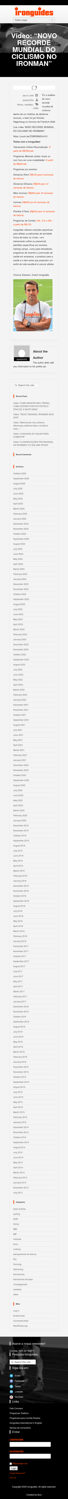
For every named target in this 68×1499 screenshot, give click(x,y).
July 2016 (17, 1031)
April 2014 (18, 1167)
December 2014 (21, 1127)
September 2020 (21, 780)
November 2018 (21, 890)
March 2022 (19, 689)
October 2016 (19, 1016)
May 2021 (18, 739)
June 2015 (18, 1096)
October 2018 (19, 895)
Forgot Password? (17, 1473)
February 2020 (20, 815)
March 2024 (19, 568)
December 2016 (21, 1006)
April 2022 (18, 684)
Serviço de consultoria (20, 1427)
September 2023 (21, 599)
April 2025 (18, 503)
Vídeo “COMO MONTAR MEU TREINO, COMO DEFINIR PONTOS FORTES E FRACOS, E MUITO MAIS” (31, 406)
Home (20, 104)
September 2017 (21, 961)
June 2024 (18, 553)
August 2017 (19, 966)
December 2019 (21, 825)
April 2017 (18, 986)
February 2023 (20, 634)
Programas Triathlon (19, 1413)
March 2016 (19, 1051)
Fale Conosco (16, 1408)
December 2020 (21, 765)
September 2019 (21, 840)
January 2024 (19, 578)
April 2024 (18, 563)
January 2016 (19, 1061)
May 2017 (18, 981)
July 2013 (17, 1192)
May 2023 (18, 619)
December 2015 (21, 1066)
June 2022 (18, 674)
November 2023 (21, 589)
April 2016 (18, 1046)
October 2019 (19, 835)
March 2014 (19, 1172)
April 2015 (18, 1107)
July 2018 (17, 910)
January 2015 (19, 1122)
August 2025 (19, 483)
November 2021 (21, 709)
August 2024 (19, 543)
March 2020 (19, 810)
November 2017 (21, 951)
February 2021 (20, 754)
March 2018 (19, 931)
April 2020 (18, 805)
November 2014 (21, 1132)
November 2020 (21, 770)
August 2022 (19, 664)
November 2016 (21, 1011)
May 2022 (18, 679)
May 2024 (18, 558)
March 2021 (19, 749)
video (36, 108)
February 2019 (20, 875)
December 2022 (21, 644)
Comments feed (20, 1320)
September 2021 (21, 719)
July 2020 (17, 790)
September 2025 (21, 478)
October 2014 (19, 1137)
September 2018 (21, 900)
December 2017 (21, 946)
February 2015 (20, 1117)
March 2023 (19, 629)
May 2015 (18, 1101)
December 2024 (21, 523)
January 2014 (19, 1182)
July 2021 (17, 729)
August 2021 (19, 724)
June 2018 (18, 915)
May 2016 (18, 1041)
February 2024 (20, 573)
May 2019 (18, 860)
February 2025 (20, 513)
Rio (15, 1259)
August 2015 (19, 1086)
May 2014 (18, 1162)
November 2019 (21, 830)
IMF (15, 1233)
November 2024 (21, 528)
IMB (15, 1228)
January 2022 (19, 699)
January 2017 (19, 1001)
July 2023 (17, 609)
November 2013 (21, 1187)
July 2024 (17, 548)
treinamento (19, 1274)
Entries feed (19, 1315)
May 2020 (18, 800)
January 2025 (19, 518)
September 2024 (21, 538)
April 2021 (18, 744)
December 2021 (21, 704)
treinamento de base (23, 1279)
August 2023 (19, 604)
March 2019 (19, 870)
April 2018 (18, 925)
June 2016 (18, 1036)
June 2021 (18, 734)
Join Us (13, 1477)
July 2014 (17, 1152)
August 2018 (19, 905)
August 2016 (19, 1026)
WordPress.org (20, 1325)
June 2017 (18, 976)
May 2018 (18, 920)
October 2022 (19, 654)
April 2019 (18, 865)
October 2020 (19, 775)
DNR (15, 1218)
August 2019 (19, 845)
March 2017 (19, 991)
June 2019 (18, 855)
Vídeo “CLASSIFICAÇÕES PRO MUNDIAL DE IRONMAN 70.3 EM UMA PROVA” (33, 443)
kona (15, 1244)
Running (17, 1264)
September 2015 (21, 1081)
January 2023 (19, 639)
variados (28, 104)
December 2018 (21, 885)
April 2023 (18, 624)
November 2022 (21, 649)
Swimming (18, 1269)
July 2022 (17, 669)
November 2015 (21, 1071)
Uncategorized (20, 1284)
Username (16, 1439)
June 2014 (18, 1157)
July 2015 (17, 1091)
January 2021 (19, 760)
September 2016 (21, 1021)
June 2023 (18, 614)
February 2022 (20, 694)
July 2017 (17, 971)
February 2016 (20, 1056)
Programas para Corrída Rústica (25, 1417)
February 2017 (20, 996)
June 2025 (18, 493)
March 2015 (19, 1112)
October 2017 (19, 956)
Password (17, 1451)
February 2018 (20, 936)
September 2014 (21, 1142)
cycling (16, 1213)
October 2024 (19, 533)
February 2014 (20, 1177)
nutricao (17, 1249)
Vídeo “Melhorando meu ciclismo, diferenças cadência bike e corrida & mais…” (30, 425)
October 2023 (19, 594)
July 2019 (17, 850)
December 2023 (21, 584)
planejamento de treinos (24, 1254)
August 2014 (19, 1147)
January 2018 (19, 941)
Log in (16, 1310)
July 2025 (17, 488)
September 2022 (21, 659)
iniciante (17, 1238)
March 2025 (19, 508)
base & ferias (19, 1208)
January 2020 (19, 820)
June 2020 (18, 795)
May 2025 (18, 498)
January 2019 (19, 880)
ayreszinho (28, 100)
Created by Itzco (34, 1494)
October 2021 (19, 714)
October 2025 (19, 473)
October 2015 (19, 1076)
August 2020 (19, 785)
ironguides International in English (26, 1422)
